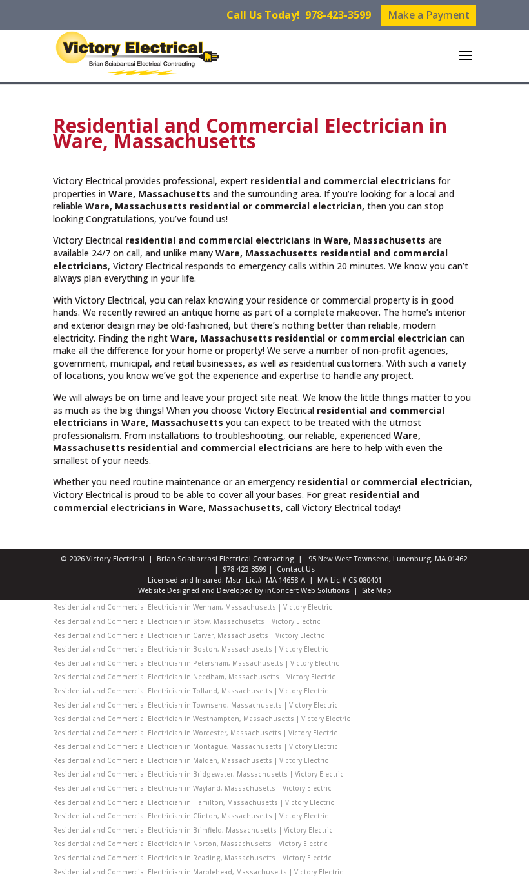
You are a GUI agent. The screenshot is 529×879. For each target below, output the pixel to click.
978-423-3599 (338, 15)
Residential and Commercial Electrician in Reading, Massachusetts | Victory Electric (192, 857)
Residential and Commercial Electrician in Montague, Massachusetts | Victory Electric (195, 746)
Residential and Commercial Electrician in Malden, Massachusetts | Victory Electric (190, 760)
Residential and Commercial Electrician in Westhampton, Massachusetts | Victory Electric (201, 718)
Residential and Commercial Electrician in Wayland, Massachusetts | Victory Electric (192, 788)
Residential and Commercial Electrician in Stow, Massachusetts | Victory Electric (187, 621)
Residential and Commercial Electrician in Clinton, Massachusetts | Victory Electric (190, 815)
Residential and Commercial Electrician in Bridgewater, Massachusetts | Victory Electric (198, 773)
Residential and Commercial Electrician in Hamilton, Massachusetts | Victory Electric (193, 802)
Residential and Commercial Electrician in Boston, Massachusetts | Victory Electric (190, 648)
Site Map (377, 590)
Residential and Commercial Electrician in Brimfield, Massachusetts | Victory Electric (193, 830)
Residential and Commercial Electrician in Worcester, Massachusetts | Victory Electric (195, 732)
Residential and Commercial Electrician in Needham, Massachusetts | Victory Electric (194, 676)
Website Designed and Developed (195, 590)
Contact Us (296, 569)
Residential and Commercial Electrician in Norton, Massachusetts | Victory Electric (190, 843)
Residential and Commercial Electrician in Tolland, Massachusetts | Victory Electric (190, 690)
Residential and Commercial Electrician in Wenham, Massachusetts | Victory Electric (192, 607)
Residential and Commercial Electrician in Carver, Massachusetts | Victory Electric (188, 635)
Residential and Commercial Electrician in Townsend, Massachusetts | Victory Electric (195, 705)
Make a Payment (429, 15)
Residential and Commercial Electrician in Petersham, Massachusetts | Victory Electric (196, 663)
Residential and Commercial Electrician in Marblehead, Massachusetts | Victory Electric (198, 871)
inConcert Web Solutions (307, 590)
